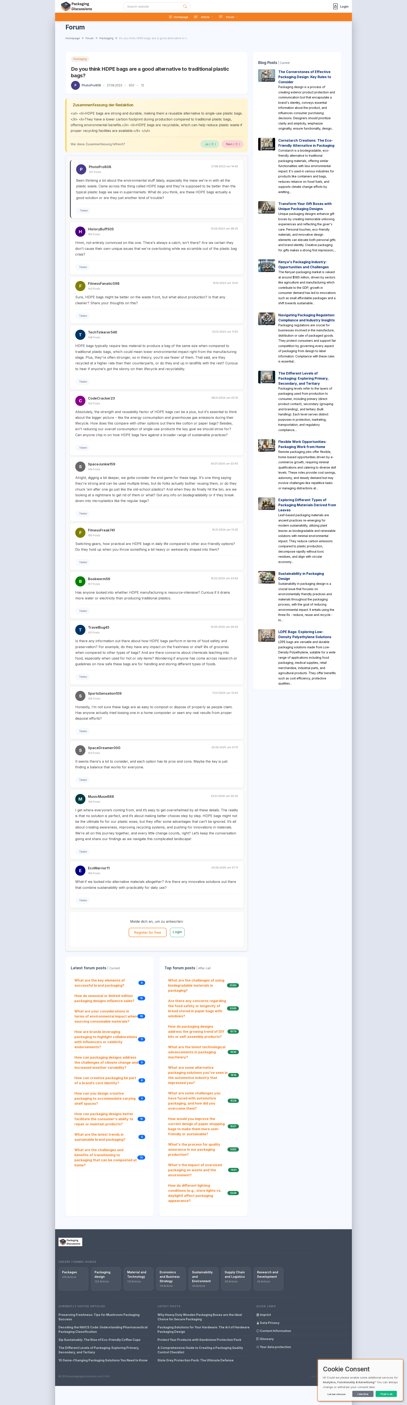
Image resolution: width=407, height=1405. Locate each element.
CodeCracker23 (101, 398)
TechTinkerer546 (102, 332)
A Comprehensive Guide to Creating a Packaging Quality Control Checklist (200, 1350)
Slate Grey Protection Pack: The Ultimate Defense (196, 1360)
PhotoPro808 (91, 85)
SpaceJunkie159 (101, 464)
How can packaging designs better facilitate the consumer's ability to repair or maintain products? (103, 1119)
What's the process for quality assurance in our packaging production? (194, 1149)
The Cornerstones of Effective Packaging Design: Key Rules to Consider (304, 77)
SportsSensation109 (105, 693)
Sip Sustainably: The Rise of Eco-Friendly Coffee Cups (100, 1339)
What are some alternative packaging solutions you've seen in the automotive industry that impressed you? (198, 1075)
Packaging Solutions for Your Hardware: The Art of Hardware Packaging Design (203, 1329)
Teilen (84, 210)
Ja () (210, 144)
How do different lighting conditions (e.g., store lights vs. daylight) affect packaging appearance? (195, 1193)
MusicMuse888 (101, 796)
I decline (362, 1394)
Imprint (265, 1314)
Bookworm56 (99, 579)
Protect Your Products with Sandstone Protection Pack (199, 1339)
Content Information (275, 1331)
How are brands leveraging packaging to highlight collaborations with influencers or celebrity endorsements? (105, 1039)
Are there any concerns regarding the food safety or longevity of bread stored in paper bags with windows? (197, 1008)
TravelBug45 (98, 627)
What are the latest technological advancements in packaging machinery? (196, 1052)
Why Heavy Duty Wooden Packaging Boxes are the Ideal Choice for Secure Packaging (200, 1317)
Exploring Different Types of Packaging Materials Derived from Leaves (307, 505)
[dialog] (360, 1380)
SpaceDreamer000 (104, 748)
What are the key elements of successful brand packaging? (99, 982)
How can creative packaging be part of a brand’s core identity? (105, 1080)
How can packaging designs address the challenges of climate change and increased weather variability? (106, 1062)
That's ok (386, 1394)
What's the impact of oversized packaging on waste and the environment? (195, 1170)
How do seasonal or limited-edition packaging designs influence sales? (104, 998)
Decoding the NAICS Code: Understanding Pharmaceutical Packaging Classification (103, 1329)
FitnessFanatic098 (104, 283)
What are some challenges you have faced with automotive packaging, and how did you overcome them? (194, 1100)
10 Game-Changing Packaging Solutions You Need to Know (103, 1360)
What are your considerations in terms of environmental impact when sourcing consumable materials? (105, 1016)
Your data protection (275, 1347)
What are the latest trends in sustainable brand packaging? (99, 1137)
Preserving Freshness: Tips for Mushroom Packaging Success (99, 1317)
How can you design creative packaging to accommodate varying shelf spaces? (104, 1098)
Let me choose (337, 1394)
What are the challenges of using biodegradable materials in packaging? (196, 985)
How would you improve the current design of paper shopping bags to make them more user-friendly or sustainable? (196, 1126)
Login (177, 932)
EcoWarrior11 (99, 868)
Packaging (80, 59)
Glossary (266, 1339)
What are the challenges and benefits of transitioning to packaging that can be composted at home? (105, 1157)
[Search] (185, 6)
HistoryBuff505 (101, 229)
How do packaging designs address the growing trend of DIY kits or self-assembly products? (196, 1031)
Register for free (147, 932)
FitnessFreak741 (101, 530)
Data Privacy (269, 1323)
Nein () (233, 144)
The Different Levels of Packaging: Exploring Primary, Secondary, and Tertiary (303, 378)
